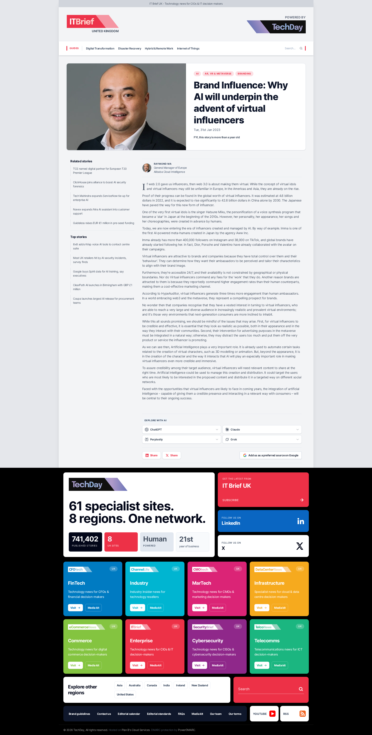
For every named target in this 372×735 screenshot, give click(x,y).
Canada (152, 685)
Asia (119, 685)
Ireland (180, 685)
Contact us (104, 713)
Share (154, 455)
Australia (134, 685)
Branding (244, 73)
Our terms (235, 713)
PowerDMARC (186, 730)
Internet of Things (188, 48)
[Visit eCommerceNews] (86, 627)
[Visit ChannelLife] (148, 569)
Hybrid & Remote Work (159, 48)
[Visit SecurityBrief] (211, 627)
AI (197, 73)
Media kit (93, 607)
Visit (73, 607)
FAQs (181, 713)
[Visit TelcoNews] (273, 627)
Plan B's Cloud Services (136, 730)
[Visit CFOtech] (86, 569)
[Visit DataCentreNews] (273, 569)
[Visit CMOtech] (211, 569)
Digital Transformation (100, 48)
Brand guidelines (79, 713)
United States (125, 694)
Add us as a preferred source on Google (273, 455)
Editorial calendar (129, 713)
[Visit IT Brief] (148, 627)
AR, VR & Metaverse (218, 73)
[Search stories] (301, 689)
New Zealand (200, 685)
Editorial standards (159, 713)
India (166, 685)
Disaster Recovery (129, 48)
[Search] (301, 48)
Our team (216, 713)
